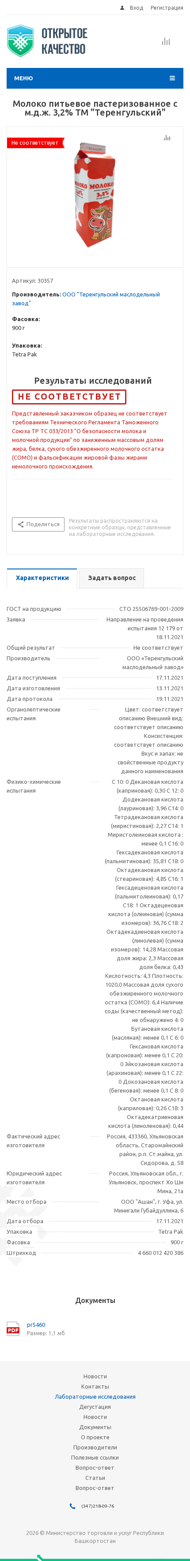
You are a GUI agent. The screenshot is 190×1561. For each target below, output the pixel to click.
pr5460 (36, 1324)
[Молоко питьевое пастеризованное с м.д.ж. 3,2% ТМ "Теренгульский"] (95, 195)
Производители (95, 1447)
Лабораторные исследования (95, 1396)
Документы (95, 1427)
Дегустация (95, 1407)
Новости (95, 1376)
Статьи (95, 1478)
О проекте (95, 1437)
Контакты (95, 1386)
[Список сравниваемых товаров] (166, 44)
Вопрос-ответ (95, 1467)
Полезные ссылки (95, 1457)
